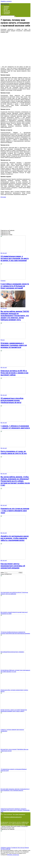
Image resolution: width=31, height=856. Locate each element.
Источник (3, 197)
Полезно (6, 8)
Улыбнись (6, 6)
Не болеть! (7, 13)
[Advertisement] (15, 49)
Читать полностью (14, 854)
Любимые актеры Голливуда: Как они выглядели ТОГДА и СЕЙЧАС (15, 848)
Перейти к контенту (6, 1)
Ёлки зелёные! (5, 4)
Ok (8, 854)
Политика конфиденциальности (13, 817)
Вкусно (6, 9)
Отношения (7, 12)
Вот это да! (7, 10)
